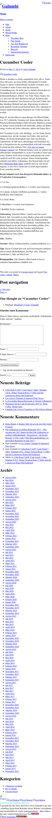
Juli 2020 (9, 585)
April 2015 (10, 760)
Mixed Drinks (11, 32)
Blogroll (14, 49)
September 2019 (12, 613)
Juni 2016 (9, 721)
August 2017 (10, 682)
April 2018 (10, 660)
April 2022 (10, 530)
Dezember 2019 (12, 605)
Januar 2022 (10, 538)
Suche (8, 29)
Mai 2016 (9, 724)
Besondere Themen (19, 46)
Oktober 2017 (11, 677)
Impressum (10, 54)
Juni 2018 (9, 654)
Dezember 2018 (12, 638)
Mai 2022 (9, 527)
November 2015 (12, 740)
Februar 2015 (11, 765)
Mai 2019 (9, 624)
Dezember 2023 (12, 488)
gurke (2, 274)
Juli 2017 (9, 685)
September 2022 (12, 519)
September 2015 (12, 746)
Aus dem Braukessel (19, 43)
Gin (45, 271)
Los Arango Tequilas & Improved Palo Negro (24, 398)
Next (3, 292)
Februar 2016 (11, 732)
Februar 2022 (11, 535)
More (7, 35)
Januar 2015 (10, 768)
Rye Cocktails (11, 788)
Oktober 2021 (11, 544)
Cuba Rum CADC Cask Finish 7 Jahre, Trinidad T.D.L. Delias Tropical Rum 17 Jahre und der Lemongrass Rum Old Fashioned (25, 392)
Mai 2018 (9, 657)
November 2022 (12, 516)
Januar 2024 (10, 485)
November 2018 (12, 641)
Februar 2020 (11, 599)
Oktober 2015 (11, 743)
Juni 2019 (9, 621)
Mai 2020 (9, 591)
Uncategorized (27, 271)
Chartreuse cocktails (13, 785)
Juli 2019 (9, 618)
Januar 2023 (10, 510)
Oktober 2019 (11, 610)
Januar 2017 (10, 702)
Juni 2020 (9, 588)
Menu (3, 13)
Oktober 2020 (11, 577)
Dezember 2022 (12, 513)
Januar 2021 (10, 568)
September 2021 (12, 546)
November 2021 (12, 541)
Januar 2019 (10, 635)
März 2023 (10, 505)
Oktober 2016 (11, 710)
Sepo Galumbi (29, 69)
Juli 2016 (9, 718)
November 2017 (12, 674)
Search (3, 375)
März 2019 (10, 629)
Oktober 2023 (11, 494)
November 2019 (12, 607)
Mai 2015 (9, 757)
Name (3, 349)
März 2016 (10, 729)
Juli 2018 (9, 652)
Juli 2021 (9, 552)
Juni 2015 (9, 754)
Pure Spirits (15, 40)
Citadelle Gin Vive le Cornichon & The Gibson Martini (28, 409)
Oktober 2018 (11, 643)
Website (3, 359)
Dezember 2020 (12, 571)
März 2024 (10, 483)
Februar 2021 (11, 566)
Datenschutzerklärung (20, 52)
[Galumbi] (9, 6)
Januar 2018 (10, 668)
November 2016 (12, 707)
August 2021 (10, 549)
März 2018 (10, 663)
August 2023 (10, 499)
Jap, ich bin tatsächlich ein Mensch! (18, 370)
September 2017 (12, 679)
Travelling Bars (17, 38)
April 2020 (10, 593)
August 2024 (10, 477)
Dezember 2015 (12, 738)
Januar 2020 (10, 602)
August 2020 (10, 582)
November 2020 (12, 574)
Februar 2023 (11, 507)
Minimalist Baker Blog (13, 163)
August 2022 (10, 521)
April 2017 (10, 693)
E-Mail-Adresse (7, 354)
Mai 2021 (9, 557)
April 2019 (10, 627)
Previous (5, 289)
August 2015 (10, 749)
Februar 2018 (11, 665)
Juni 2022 (9, 524)
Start (7, 24)
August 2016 (10, 715)
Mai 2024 (9, 480)
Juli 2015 (9, 751)
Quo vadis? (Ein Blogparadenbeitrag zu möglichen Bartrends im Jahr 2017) (27, 439)
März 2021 (10, 563)
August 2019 (10, 616)
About (8, 27)
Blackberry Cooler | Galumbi (26, 304)
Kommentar (6, 323)
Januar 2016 (10, 735)
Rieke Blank (10, 424)
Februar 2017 (11, 699)
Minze (16, 274)
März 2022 (10, 532)
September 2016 (12, 713)
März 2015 (10, 763)
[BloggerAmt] (8, 816)
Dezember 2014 (12, 771)
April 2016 (10, 726)
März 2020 (10, 596)
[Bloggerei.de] (33, 813)
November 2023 (12, 491)
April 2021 (10, 560)
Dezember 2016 (12, 704)
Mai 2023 (9, 502)
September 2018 (12, 646)
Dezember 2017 (12, 671)
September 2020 (12, 580)
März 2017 (10, 696)
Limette (9, 274)
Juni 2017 (9, 688)
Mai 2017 (9, 690)
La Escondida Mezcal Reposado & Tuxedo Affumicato (28, 401)
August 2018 (10, 649)
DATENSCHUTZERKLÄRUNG (14, 802)
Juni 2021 (9, 555)
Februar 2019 (11, 632)
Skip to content (6, 19)
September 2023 (12, 496)
